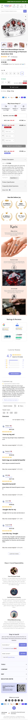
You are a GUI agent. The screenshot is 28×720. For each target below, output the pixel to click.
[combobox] (12, 11)
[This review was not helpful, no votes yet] (20, 445)
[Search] (25, 11)
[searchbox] (8, 406)
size (4, 412)
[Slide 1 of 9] (3, 45)
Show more (5, 416)
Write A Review (15, 373)
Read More (13, 178)
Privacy (13, 657)
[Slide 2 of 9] (9, 45)
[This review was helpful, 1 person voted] (18, 519)
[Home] (8, 6)
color (11, 412)
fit (7, 412)
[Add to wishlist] (25, 20)
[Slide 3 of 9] (15, 45)
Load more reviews (14, 553)
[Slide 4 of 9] (21, 45)
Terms (9, 657)
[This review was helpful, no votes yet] (18, 445)
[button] (24, 64)
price (16, 412)
